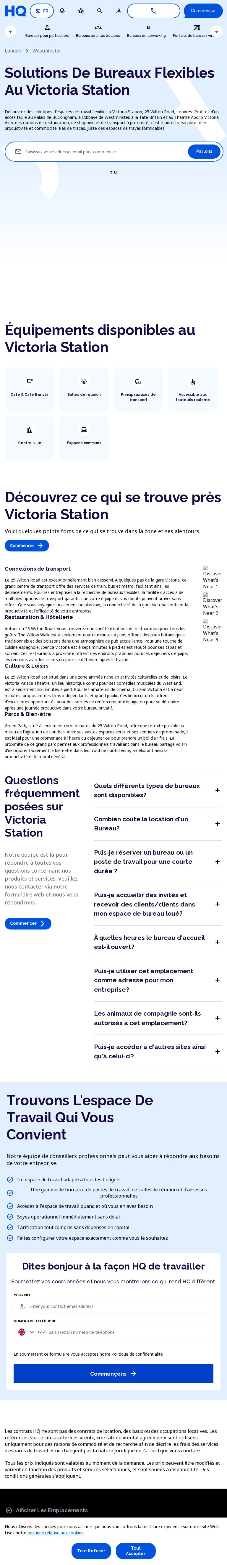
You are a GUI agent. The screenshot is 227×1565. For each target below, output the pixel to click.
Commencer (203, 10)
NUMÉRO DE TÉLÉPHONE (35, 1321)
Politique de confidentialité (137, 1354)
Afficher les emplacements (46, 1510)
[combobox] (30, 1332)
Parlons (204, 151)
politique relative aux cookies (55, 1533)
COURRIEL (22, 1295)
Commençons (113, 1373)
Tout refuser (91, 1550)
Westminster (47, 50)
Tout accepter (135, 1551)
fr (41, 11)
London (13, 50)
